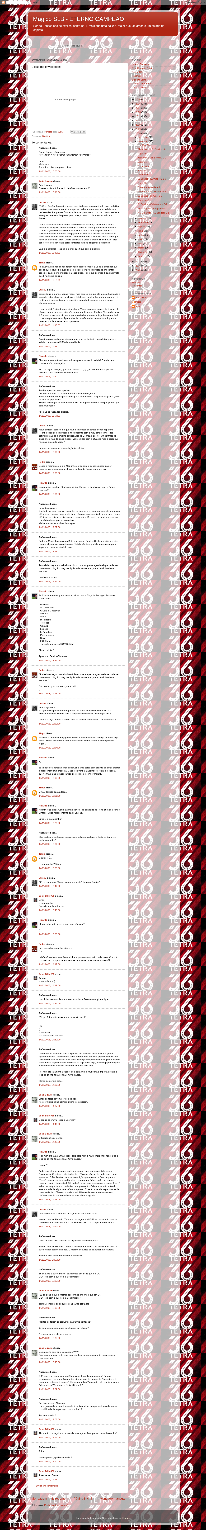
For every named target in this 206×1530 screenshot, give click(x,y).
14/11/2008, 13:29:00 (50, 823)
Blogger (126, 1518)
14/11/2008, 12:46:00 (50, 693)
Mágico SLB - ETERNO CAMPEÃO (78, 19)
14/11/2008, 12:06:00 (50, 494)
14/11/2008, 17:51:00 (50, 1437)
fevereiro (143, 252)
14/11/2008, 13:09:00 (50, 778)
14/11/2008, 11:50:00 (49, 376)
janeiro (142, 256)
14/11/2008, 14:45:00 (50, 1199)
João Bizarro (46, 181)
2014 (138, 108)
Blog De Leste (139, 80)
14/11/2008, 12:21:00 (50, 581)
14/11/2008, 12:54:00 (50, 748)
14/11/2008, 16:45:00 (50, 1362)
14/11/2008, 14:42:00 (50, 1142)
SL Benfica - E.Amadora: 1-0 (151, 179)
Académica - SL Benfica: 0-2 (151, 158)
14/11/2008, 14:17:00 (50, 964)
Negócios (142, 153)
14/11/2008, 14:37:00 (50, 1106)
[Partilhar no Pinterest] (84, 131)
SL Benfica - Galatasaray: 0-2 (152, 204)
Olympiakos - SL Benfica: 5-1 (152, 149)
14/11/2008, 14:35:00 (50, 1085)
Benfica (46, 136)
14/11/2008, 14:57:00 (50, 1260)
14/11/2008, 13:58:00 (50, 934)
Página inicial (83, 1498)
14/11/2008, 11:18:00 (49, 280)
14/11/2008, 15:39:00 (50, 1281)
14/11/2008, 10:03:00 (50, 171)
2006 (138, 266)
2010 (138, 125)
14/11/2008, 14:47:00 (50, 1226)
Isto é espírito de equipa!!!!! (151, 208)
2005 (138, 270)
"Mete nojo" (143, 200)
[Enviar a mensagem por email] (72, 131)
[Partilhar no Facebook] (81, 131)
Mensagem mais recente (48, 1498)
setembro (143, 222)
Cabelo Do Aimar (140, 87)
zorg (137, 306)
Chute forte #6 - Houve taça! (151, 191)
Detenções (142, 174)
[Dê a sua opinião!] (75, 131)
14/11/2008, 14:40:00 (50, 1124)
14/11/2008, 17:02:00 (50, 1389)
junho (141, 235)
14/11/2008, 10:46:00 (50, 192)
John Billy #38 (46, 896)
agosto (142, 226)
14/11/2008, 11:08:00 (49, 253)
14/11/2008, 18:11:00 (49, 1479)
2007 (138, 261)
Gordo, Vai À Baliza (142, 83)
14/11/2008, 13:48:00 (50, 910)
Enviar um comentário (47, 1486)
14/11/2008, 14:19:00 (50, 985)
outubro (142, 218)
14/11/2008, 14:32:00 (50, 1040)
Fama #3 (142, 183)
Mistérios (142, 162)
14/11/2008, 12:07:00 (50, 527)
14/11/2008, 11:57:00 (49, 416)
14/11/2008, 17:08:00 (50, 1419)
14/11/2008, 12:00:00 (50, 452)
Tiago (42, 263)
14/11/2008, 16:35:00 (50, 1338)
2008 (138, 133)
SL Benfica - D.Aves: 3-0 (149, 196)
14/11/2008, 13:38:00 (50, 868)
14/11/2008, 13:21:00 (50, 796)
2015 (138, 104)
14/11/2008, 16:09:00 (50, 1308)
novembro (143, 141)
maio (141, 239)
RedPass (136, 76)
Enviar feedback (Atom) (56, 1505)
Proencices (143, 166)
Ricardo (43, 356)
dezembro (143, 137)
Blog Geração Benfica (143, 68)
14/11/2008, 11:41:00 (49, 346)
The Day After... (145, 145)
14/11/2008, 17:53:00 (50, 1461)
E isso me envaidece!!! (148, 187)
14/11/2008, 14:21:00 (50, 1003)
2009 (138, 129)
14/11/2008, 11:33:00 (49, 325)
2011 (138, 120)
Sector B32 (137, 72)
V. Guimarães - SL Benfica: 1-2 (153, 213)
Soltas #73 (142, 170)
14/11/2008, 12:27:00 (50, 660)
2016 (138, 99)
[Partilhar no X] (78, 131)
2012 (138, 116)
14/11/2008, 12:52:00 (50, 724)
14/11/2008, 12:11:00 (49, 551)
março (141, 248)
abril (140, 243)
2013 (138, 112)
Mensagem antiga (112, 1498)
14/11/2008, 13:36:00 (50, 844)
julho (141, 231)
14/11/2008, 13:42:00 (50, 886)
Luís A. (42, 202)
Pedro (42, 462)
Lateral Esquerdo (141, 64)
